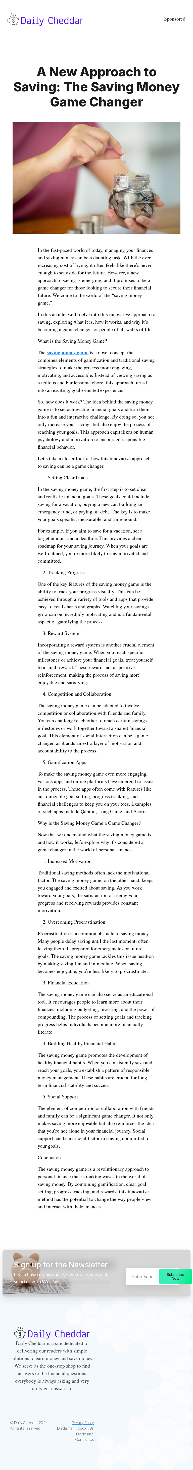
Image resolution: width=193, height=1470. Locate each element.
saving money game (67, 352)
